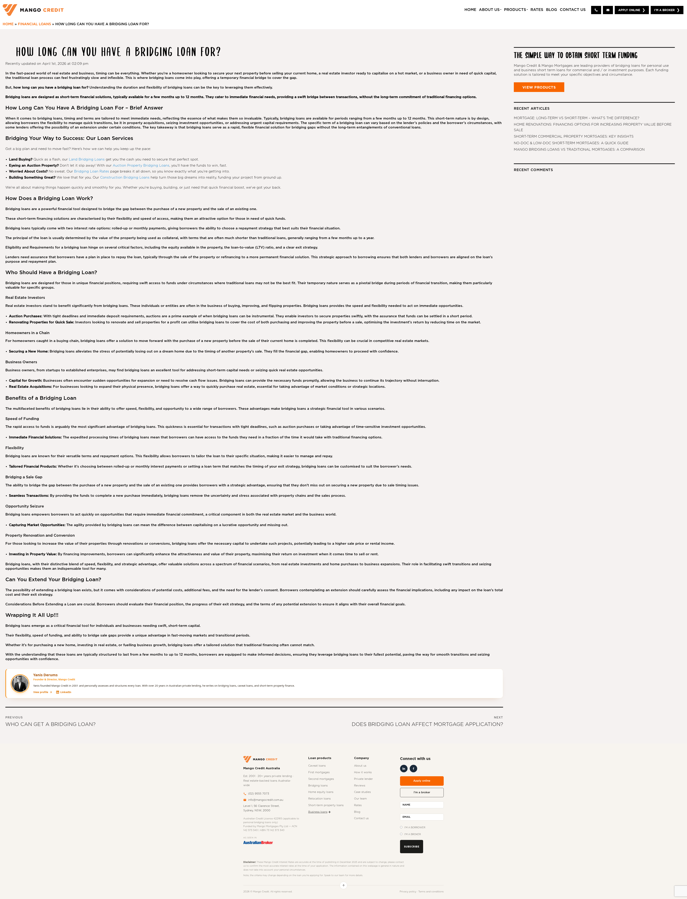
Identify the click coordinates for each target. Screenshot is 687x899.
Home (8, 24)
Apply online (421, 780)
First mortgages (319, 772)
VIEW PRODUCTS (539, 87)
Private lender (363, 779)
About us (360, 765)
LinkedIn (65, 692)
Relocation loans (319, 798)
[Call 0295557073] (596, 10)
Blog (551, 10)
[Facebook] (413, 768)
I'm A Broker (664, 10)
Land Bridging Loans (87, 159)
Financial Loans (34, 24)
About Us (489, 10)
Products (515, 10)
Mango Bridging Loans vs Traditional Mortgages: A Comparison (579, 149)
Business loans (317, 812)
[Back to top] (343, 885)
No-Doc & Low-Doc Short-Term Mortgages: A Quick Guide (571, 143)
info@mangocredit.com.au (265, 800)
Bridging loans (318, 785)
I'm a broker (422, 792)
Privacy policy (408, 891)
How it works (363, 772)
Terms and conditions (431, 891)
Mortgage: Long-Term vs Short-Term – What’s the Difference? (576, 118)
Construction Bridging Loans (125, 177)
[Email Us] (608, 10)
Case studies (362, 792)
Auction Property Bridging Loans (141, 165)
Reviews (359, 785)
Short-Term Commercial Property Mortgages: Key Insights (574, 136)
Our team (360, 798)
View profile (40, 692)
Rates (536, 10)
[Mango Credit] (33, 9)
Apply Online (629, 10)
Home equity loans (320, 792)
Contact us (361, 818)
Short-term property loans (326, 805)
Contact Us (573, 10)
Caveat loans (317, 765)
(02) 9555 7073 (258, 793)
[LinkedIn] (404, 768)
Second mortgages (321, 779)
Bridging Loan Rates (91, 171)
